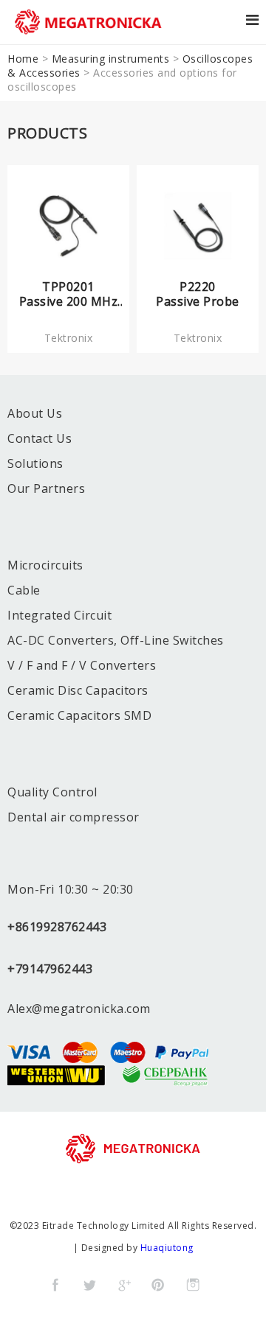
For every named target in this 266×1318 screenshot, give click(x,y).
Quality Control (52, 792)
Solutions (35, 463)
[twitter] (89, 1284)
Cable (24, 590)
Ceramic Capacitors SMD (79, 715)
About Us (34, 413)
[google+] (124, 1284)
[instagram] (193, 1284)
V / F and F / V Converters (81, 665)
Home (22, 59)
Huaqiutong (167, 1247)
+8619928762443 (56, 927)
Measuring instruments (111, 59)
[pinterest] (158, 1284)
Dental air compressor (73, 817)
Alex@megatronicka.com (79, 1008)
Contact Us (39, 438)
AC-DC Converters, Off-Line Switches (115, 640)
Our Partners (46, 488)
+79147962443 (49, 969)
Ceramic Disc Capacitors (78, 690)
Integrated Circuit (59, 615)
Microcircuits (45, 565)
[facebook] (55, 1284)
